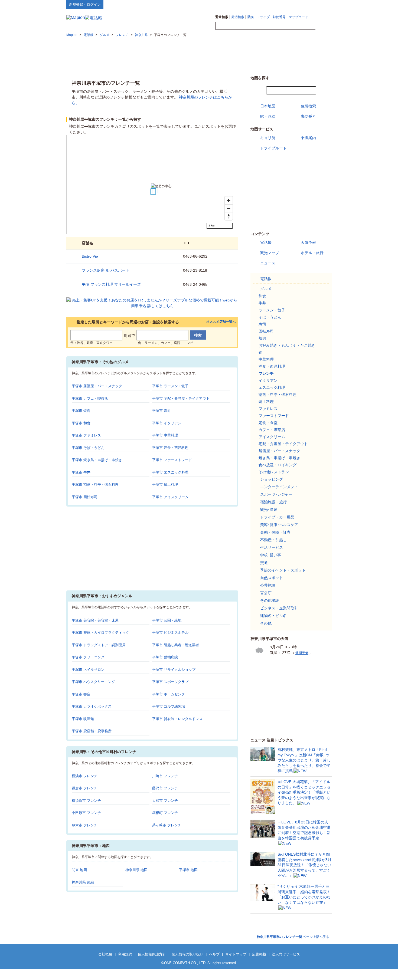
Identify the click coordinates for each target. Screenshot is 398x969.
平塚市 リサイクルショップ (173, 670)
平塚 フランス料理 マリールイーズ (111, 284)
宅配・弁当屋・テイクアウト (283, 444)
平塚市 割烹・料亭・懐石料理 (95, 484)
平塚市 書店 (81, 694)
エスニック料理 (272, 387)
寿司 (262, 324)
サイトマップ (323, 4)
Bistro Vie (90, 256)
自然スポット (271, 578)
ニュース (267, 263)
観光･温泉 (268, 509)
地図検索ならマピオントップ (278, 4)
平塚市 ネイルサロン (88, 670)
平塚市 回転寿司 (84, 497)
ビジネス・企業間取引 (279, 608)
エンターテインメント (279, 487)
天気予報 (308, 242)
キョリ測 (267, 138)
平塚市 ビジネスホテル (170, 632)
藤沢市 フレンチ (165, 788)
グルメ (266, 289)
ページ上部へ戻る (293, 937)
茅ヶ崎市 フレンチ (166, 825)
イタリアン (268, 380)
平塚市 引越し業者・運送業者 (175, 645)
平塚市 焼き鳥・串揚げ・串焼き (97, 460)
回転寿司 (266, 331)
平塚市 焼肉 (81, 411)
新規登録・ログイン (85, 4)
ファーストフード (274, 415)
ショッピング (271, 479)
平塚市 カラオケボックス (92, 706)
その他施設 (269, 600)
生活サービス (271, 547)
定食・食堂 (268, 423)
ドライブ (263, 17)
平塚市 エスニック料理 (170, 472)
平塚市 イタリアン (166, 423)
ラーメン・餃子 (272, 310)
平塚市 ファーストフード (172, 460)
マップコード (298, 17)
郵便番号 (279, 17)
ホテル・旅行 (312, 253)
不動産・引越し (273, 540)
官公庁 (266, 593)
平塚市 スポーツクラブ (170, 682)
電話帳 (266, 242)
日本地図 (267, 106)
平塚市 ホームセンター (170, 694)
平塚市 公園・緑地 (166, 620)
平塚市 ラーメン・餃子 (170, 386)
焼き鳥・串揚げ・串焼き (279, 458)
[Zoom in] (229, 200)
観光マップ (269, 253)
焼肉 (262, 338)
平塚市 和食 (81, 423)
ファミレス (268, 408)
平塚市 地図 (188, 870)
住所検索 (308, 106)
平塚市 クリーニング (88, 657)
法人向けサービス (286, 954)
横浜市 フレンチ (84, 776)
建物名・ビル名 (273, 615)
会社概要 (105, 954)
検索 (323, 26)
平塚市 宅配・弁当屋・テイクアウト (181, 398)
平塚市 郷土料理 (165, 484)
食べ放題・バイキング (277, 465)
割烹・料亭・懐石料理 (277, 394)
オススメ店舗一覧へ (221, 322)
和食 (262, 296)
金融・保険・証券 (275, 532)
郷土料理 (266, 401)
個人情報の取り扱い (187, 954)
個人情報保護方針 (152, 954)
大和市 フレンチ (165, 801)
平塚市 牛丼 (81, 472)
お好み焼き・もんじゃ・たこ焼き (287, 345)
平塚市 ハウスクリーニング (93, 682)
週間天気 (301, 653)
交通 (264, 562)
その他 (266, 623)
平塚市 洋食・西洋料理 (170, 448)
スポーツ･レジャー (276, 494)
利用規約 (125, 954)
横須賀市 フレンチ (86, 801)
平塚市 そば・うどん (88, 448)
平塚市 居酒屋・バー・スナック (97, 386)
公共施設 (267, 585)
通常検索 (221, 17)
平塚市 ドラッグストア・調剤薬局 (99, 645)
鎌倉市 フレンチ (84, 788)
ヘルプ (305, 4)
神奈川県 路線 (83, 882)
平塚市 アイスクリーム (170, 497)
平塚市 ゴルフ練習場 (168, 706)
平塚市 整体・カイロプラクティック (100, 632)
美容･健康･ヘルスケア (279, 525)
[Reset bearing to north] (229, 216)
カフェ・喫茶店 (272, 430)
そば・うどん (270, 317)
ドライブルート (273, 148)
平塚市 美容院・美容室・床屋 (95, 620)
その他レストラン (274, 472)
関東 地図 (79, 870)
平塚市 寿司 (161, 411)
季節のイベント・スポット (283, 570)
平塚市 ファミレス (86, 435)
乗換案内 (308, 138)
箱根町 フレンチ (165, 813)
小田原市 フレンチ (86, 813)
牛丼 (262, 303)
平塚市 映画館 (83, 719)
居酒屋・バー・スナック (279, 451)
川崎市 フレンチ (165, 776)
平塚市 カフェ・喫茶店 (90, 398)
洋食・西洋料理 (272, 366)
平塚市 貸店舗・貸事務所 (92, 731)
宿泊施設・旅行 (273, 502)
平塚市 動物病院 (165, 657)
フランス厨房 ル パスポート (105, 270)
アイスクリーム (272, 437)
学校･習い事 (270, 555)
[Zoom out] (229, 208)
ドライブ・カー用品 (277, 517)
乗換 (250, 17)
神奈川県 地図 (136, 870)
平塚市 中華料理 (165, 435)
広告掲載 (259, 954)
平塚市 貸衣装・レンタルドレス (177, 719)
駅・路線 (267, 116)
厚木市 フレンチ (84, 825)
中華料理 (266, 359)
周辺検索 (237, 17)
